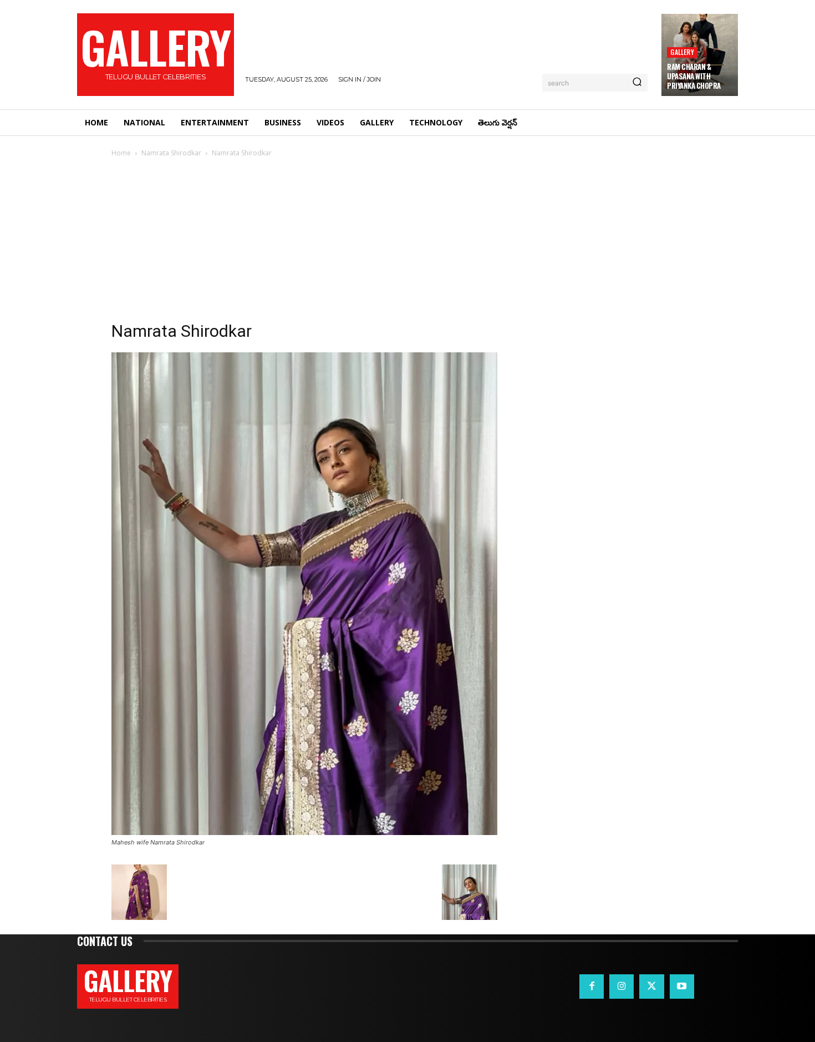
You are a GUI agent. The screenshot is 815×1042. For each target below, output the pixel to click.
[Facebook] (591, 986)
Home (121, 153)
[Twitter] (651, 986)
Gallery (682, 52)
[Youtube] (682, 986)
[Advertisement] (407, 242)
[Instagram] (621, 986)
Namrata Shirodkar (171, 153)
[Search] (637, 83)
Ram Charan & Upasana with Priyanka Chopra (694, 76)
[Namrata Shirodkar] (304, 832)
